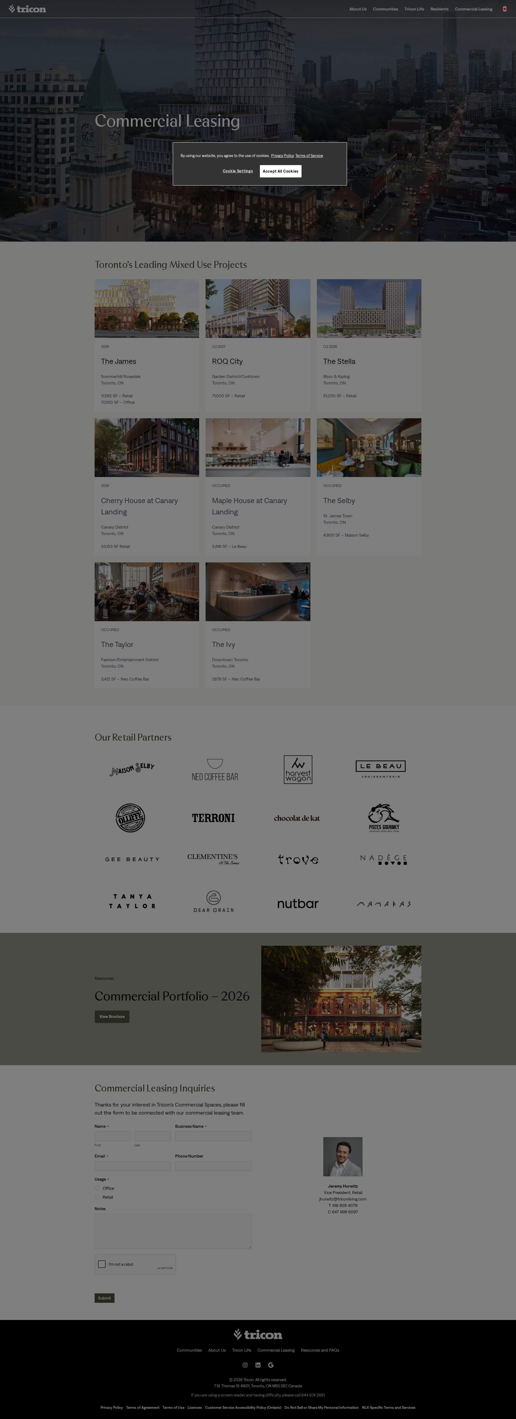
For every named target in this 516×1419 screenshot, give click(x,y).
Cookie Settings (238, 171)
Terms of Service (309, 155)
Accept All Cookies (281, 171)
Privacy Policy (282, 155)
